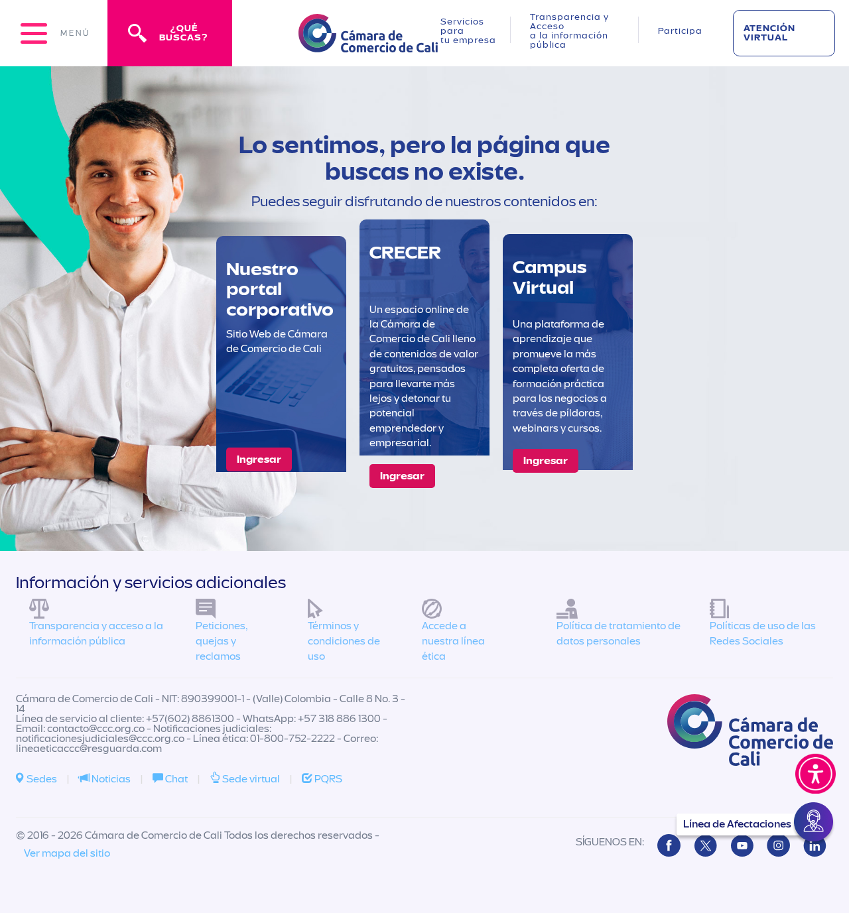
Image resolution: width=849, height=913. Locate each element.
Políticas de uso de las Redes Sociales (763, 633)
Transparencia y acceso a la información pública (96, 633)
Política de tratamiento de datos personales (618, 633)
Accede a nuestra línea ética (453, 641)
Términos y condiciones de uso (344, 641)
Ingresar (259, 459)
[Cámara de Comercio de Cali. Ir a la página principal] (368, 44)
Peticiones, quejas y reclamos (221, 641)
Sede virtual (250, 779)
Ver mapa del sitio (67, 853)
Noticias (110, 779)
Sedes (41, 779)
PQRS (327, 779)
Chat (175, 779)
